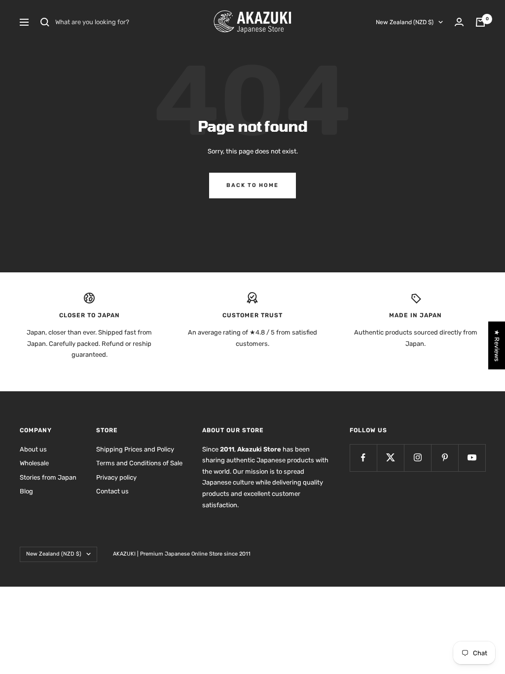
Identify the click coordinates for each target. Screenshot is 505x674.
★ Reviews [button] (497, 346)
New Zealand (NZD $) (404, 22)
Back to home (252, 185)
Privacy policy (116, 477)
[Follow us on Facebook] (363, 457)
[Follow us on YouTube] (471, 457)
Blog (26, 491)
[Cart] (480, 22)
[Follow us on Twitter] (390, 457)
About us (33, 449)
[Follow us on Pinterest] (444, 457)
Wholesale (34, 463)
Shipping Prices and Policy (135, 449)
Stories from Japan (48, 477)
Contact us (112, 491)
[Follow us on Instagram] (417, 457)
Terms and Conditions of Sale (139, 463)
